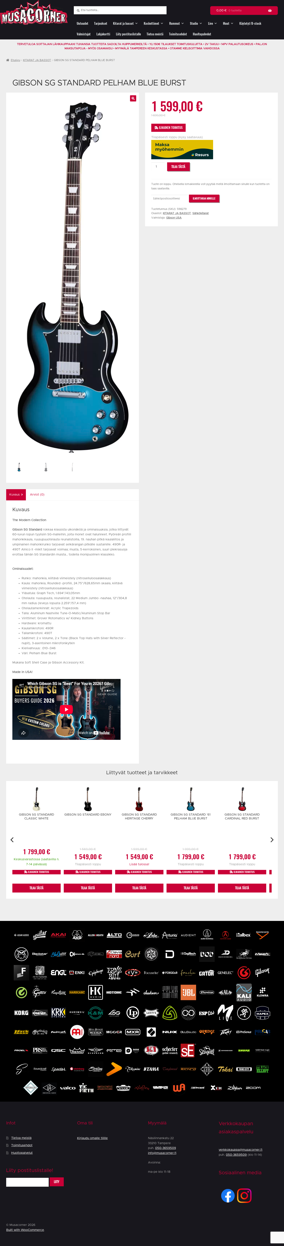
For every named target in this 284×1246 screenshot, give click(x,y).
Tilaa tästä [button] (36, 888)
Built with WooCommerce (25, 1230)
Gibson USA (174, 217)
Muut (226, 23)
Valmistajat (84, 34)
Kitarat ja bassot (123, 23)
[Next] (271, 839)
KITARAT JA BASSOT (37, 60)
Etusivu (15, 60)
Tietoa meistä (155, 34)
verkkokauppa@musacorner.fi (240, 1149)
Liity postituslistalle (128, 34)
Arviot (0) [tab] (37, 494)
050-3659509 (165, 1148)
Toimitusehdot (178, 34)
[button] (133, 98)
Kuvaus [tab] (14, 494)
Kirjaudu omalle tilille (92, 1138)
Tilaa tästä (178, 167)
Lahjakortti (103, 34)
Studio (194, 23)
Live (210, 23)
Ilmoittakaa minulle (204, 198)
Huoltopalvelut (202, 34)
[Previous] (12, 839)
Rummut (174, 23)
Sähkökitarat (200, 213)
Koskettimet (151, 23)
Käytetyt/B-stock (250, 23)
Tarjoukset (100, 23)
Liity (56, 1182)
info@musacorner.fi (162, 1153)
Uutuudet (82, 23)
